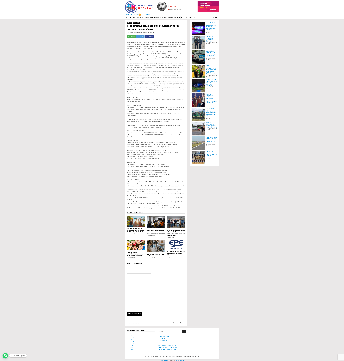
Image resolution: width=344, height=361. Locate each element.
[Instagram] (213, 17)
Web (128, 285)
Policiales (184, 17)
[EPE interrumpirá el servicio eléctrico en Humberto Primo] (176, 249)
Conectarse (163, 340)
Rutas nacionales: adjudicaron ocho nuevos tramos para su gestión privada (211, 140)
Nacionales (157, 17)
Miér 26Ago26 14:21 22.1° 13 (137, 14)
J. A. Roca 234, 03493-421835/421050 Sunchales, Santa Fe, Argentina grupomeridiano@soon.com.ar (169, 347)
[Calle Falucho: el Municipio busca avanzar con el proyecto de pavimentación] (156, 228)
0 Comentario (150, 32)
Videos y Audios (164, 336)
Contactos (163, 338)
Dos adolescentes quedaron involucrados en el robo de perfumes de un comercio (211, 26)
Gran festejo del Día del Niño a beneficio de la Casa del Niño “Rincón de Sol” (135, 230)
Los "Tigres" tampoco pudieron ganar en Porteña (211, 153)
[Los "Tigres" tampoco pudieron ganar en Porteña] (198, 157)
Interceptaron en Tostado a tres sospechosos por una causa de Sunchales (211, 54)
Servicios (192, 17)
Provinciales (149, 17)
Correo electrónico (132, 278)
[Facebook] (211, 17)
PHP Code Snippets (164, 360)
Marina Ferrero (140, 32)
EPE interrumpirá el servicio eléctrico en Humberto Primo (176, 253)
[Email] (216, 17)
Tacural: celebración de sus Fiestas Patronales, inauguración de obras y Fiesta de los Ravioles (211, 98)
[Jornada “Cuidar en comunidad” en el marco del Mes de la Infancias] (136, 250)
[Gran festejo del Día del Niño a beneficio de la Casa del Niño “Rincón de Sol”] (136, 226)
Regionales (140, 17)
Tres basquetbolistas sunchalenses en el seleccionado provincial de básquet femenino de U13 (211, 70)
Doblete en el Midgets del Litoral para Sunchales (210, 39)
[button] (5, 355)
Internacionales (167, 17)
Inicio (127, 17)
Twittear (141, 36)
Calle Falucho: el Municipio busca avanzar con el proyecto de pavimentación (156, 231)
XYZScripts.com (180, 360)
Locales (132, 17)
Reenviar (132, 36)
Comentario (130, 291)
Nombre (129, 272)
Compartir (150, 36)
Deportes (177, 17)
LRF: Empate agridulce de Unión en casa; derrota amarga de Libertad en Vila (211, 112)
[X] (209, 17)
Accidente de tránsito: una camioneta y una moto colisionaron (211, 125)
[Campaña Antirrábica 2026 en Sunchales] (156, 252)
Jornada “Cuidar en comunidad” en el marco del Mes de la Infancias (135, 254)
